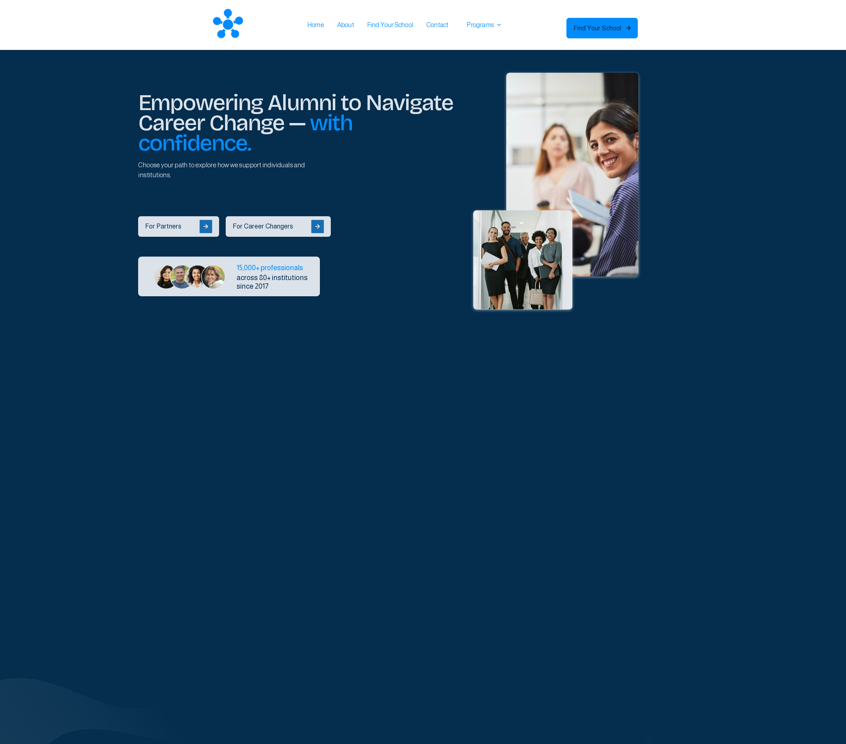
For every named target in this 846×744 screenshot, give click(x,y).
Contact (437, 24)
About (345, 24)
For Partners (176, 226)
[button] (484, 24)
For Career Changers (276, 226)
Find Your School (390, 24)
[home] (228, 25)
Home (315, 24)
